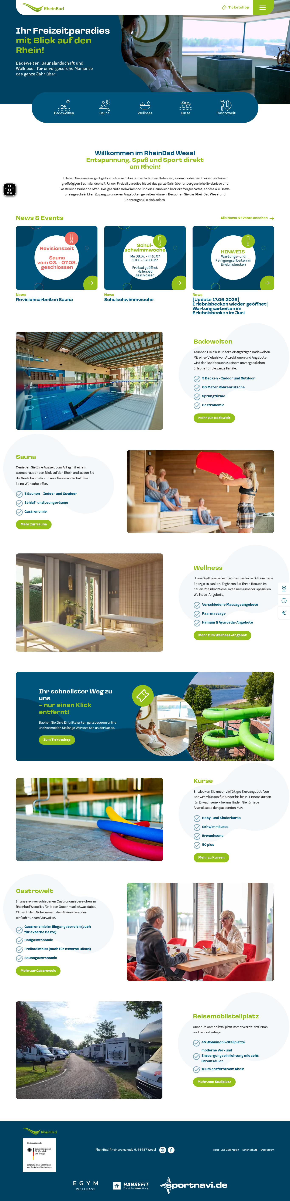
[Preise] (284, 613)
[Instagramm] (162, 1150)
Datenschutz (249, 1150)
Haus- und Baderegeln (226, 1150)
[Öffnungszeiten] (284, 600)
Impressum (267, 1150)
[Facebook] (171, 1150)
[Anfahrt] (284, 588)
